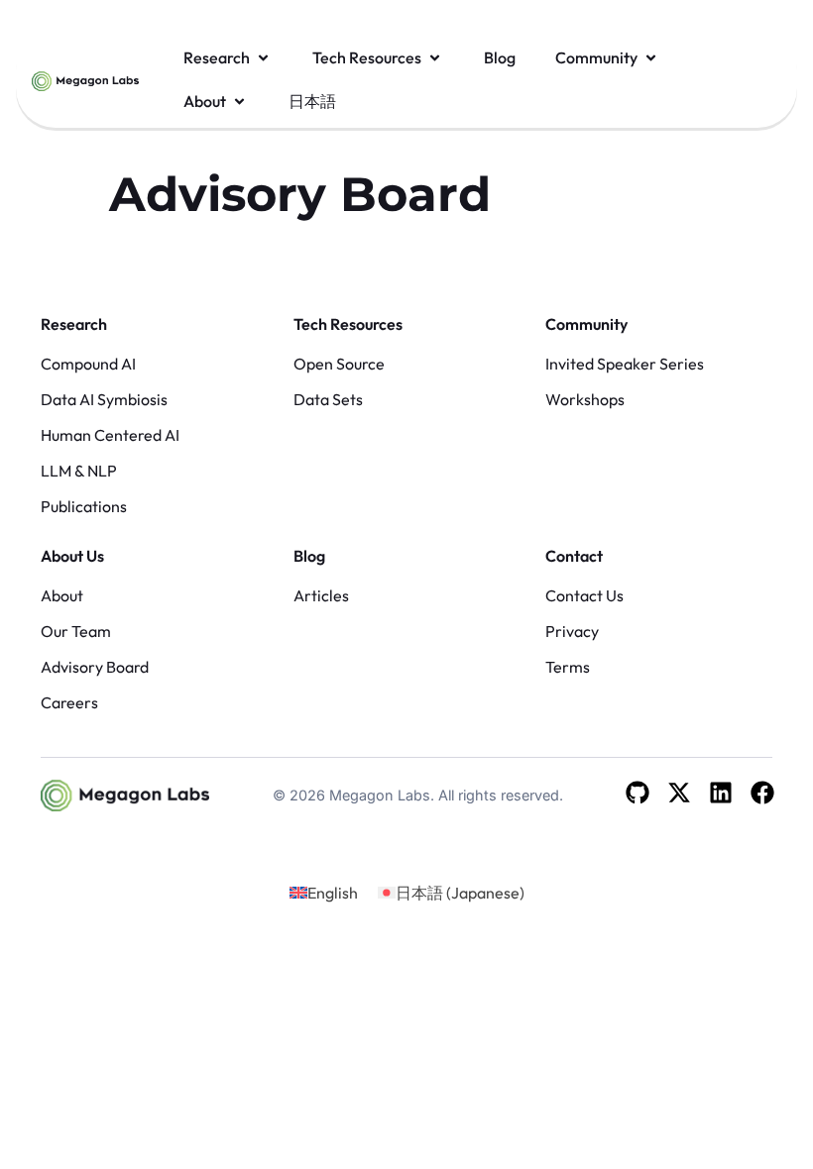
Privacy (572, 631)
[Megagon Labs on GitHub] (637, 792)
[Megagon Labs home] (85, 79)
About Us (72, 556)
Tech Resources (348, 324)
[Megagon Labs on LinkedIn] (721, 792)
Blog (309, 556)
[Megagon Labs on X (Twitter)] (679, 792)
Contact (574, 556)
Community (586, 324)
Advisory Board (95, 667)
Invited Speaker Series (624, 363)
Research (74, 324)
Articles (321, 595)
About (62, 595)
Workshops (585, 399)
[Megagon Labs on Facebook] (762, 792)
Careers (69, 702)
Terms (567, 667)
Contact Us (584, 595)
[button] (228, 57)
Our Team (76, 631)
